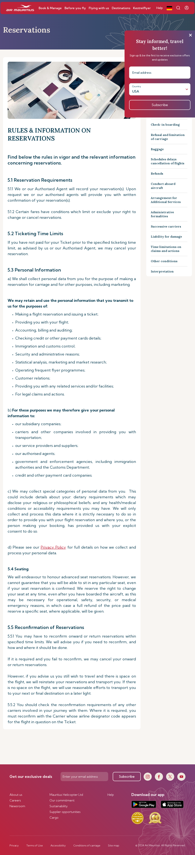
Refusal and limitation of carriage (168, 137)
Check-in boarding (165, 124)
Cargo (54, 817)
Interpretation (162, 271)
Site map (113, 845)
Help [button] (159, 8)
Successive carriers (166, 226)
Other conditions (164, 261)
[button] (169, 8)
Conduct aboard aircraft (163, 186)
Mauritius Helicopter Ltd (66, 795)
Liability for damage (166, 236)
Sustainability (59, 806)
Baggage (157, 149)
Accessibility (58, 845)
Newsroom (17, 806)
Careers (15, 800)
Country (136, 86)
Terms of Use (34, 845)
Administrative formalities (162, 214)
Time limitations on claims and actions (166, 249)
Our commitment (62, 800)
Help (110, 795)
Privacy (14, 845)
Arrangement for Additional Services (166, 200)
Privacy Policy (53, 547)
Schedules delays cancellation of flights (167, 161)
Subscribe (127, 776)
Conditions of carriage (86, 845)
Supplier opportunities (65, 812)
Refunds (157, 173)
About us (16, 795)
